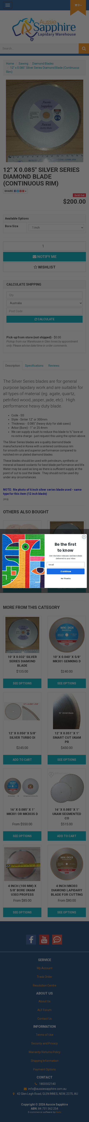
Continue (65, 571)
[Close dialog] (84, 537)
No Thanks (66, 578)
